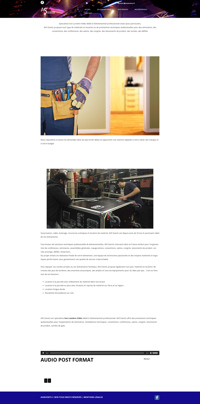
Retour (147, 359)
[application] (100, 353)
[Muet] (151, 353)
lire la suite (50, 41)
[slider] (155, 353)
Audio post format (67, 359)
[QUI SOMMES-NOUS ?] (100, 198)
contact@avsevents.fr (126, 3)
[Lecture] (43, 353)
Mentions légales (93, 397)
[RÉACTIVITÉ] (100, 95)
